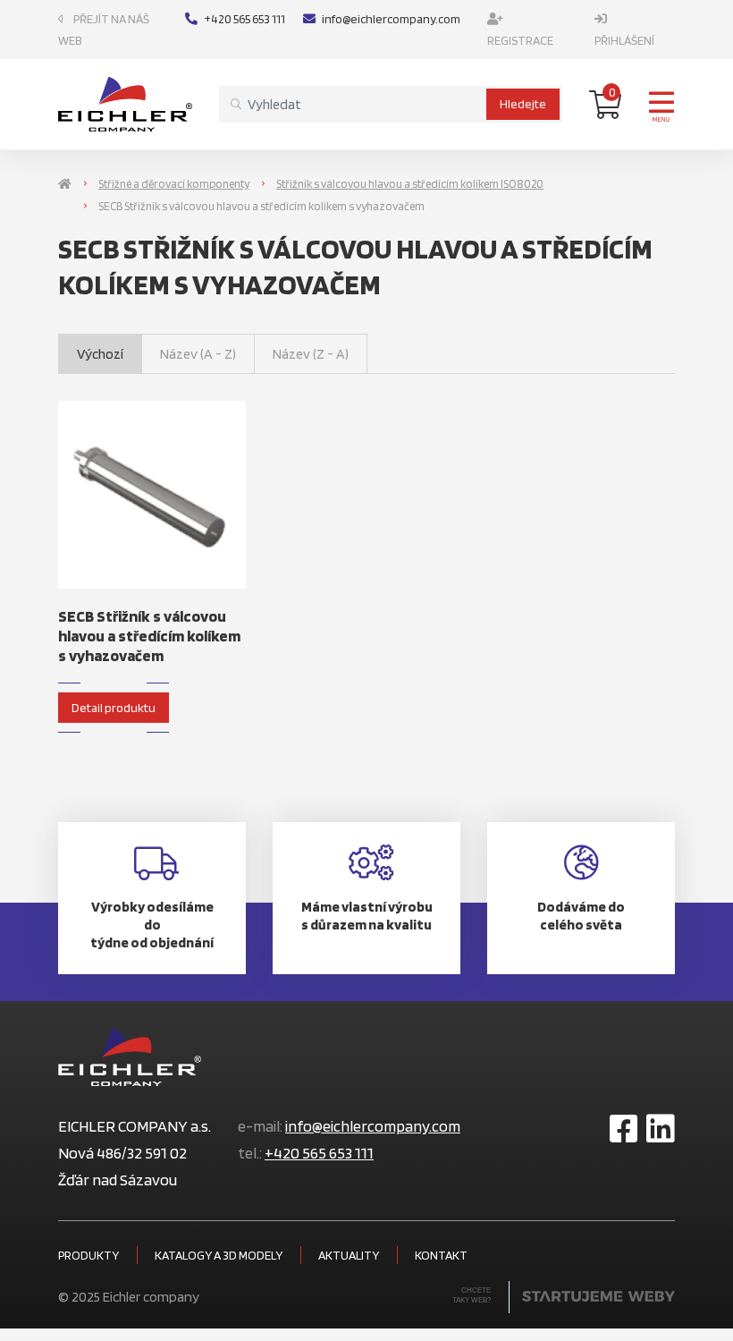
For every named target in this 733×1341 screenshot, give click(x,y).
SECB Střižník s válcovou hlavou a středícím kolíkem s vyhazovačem (149, 636)
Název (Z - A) (311, 353)
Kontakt (441, 1255)
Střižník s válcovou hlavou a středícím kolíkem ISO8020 (409, 184)
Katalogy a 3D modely (218, 1255)
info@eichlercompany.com (391, 19)
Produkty (88, 1255)
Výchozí (100, 353)
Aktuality (348, 1255)
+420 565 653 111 (244, 19)
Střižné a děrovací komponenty (173, 184)
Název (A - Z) (198, 353)
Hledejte (523, 104)
